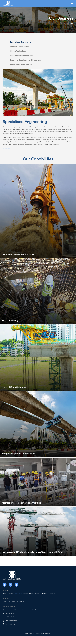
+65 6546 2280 (10, 613)
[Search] (68, 3)
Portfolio (44, 593)
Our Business (18, 593)
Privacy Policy (6, 601)
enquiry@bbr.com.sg (11, 620)
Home (4, 593)
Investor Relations (28, 593)
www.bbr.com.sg (10, 624)
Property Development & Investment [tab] (26, 60)
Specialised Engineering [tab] (20, 42)
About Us (10, 593)
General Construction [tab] (19, 46)
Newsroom (38, 593)
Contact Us (52, 593)
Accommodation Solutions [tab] (21, 55)
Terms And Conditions (18, 601)
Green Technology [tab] (18, 51)
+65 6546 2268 (10, 617)
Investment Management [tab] (21, 64)
